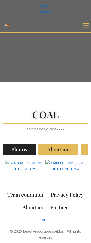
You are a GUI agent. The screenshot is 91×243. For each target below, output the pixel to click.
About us (32, 207)
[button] (86, 25)
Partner (59, 207)
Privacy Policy (67, 194)
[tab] (19, 149)
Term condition (25, 194)
